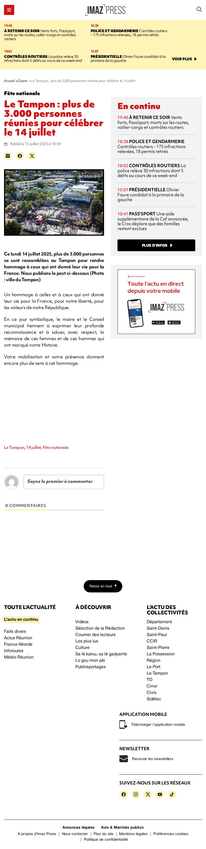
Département (159, 622)
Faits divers (15, 632)
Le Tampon (157, 673)
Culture (82, 648)
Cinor (152, 686)
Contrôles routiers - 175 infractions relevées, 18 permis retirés (129, 32)
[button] (9, 10)
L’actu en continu (21, 620)
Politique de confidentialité (106, 840)
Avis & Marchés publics (122, 827)
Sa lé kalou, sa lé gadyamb (101, 654)
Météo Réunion (19, 657)
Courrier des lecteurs (95, 635)
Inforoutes (13, 651)
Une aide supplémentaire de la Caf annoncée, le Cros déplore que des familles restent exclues (153, 221)
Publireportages (90, 667)
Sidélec (154, 699)
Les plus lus (86, 641)
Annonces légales (78, 827)
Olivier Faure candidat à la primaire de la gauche (128, 58)
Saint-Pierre (158, 648)
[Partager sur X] (32, 156)
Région (153, 661)
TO (149, 680)
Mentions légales (133, 834)
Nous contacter (75, 834)
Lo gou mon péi (90, 661)
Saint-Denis (158, 628)
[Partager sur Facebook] (20, 156)
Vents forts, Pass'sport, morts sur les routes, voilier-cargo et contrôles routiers (40, 34)
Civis (151, 693)
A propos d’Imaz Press (37, 834)
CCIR (152, 641)
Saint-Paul (157, 635)
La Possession (161, 654)
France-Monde (18, 645)
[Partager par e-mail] (7, 156)
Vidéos (82, 622)
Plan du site (103, 834)
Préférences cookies (170, 834)
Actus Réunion (18, 638)
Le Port (153, 667)
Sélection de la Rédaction (100, 628)
